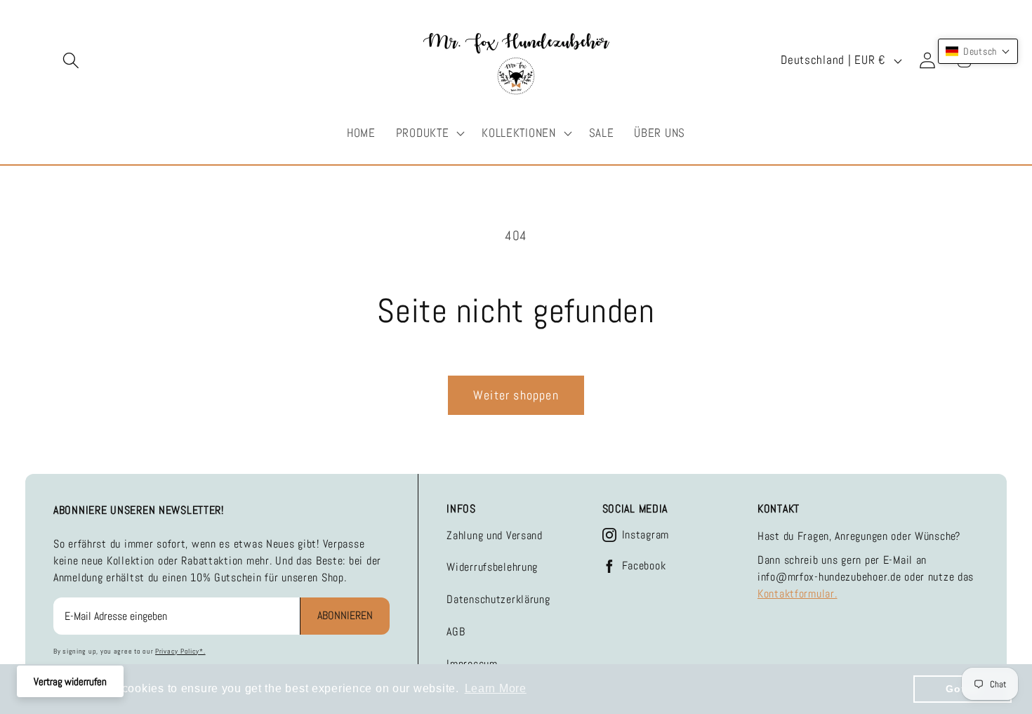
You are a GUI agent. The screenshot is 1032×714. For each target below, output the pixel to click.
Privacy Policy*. (180, 651)
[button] (71, 60)
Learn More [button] (496, 688)
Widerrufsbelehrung (492, 567)
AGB (455, 631)
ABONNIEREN (345, 615)
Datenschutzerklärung (498, 599)
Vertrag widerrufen (70, 681)
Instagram (645, 535)
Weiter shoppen (516, 395)
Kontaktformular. (798, 593)
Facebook (644, 566)
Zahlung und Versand (494, 535)
